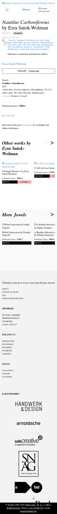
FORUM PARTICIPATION (12, 298)
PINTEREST (7, 347)
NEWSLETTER (8, 341)
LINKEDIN (6, 354)
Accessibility (7, 376)
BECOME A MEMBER (11, 315)
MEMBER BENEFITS (10, 318)
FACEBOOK (7, 350)
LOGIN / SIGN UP (9, 324)
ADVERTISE (7, 321)
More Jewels (15, 214)
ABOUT (5, 289)
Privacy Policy (7, 370)
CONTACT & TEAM (10, 292)
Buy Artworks (8, 115)
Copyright (6, 373)
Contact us (27, 124)
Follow (23, 70)
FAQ (4, 295)
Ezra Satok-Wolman (14, 63)
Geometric (18, 33)
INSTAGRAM (7, 344)
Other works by (16, 148)
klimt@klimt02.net (28, 511)
